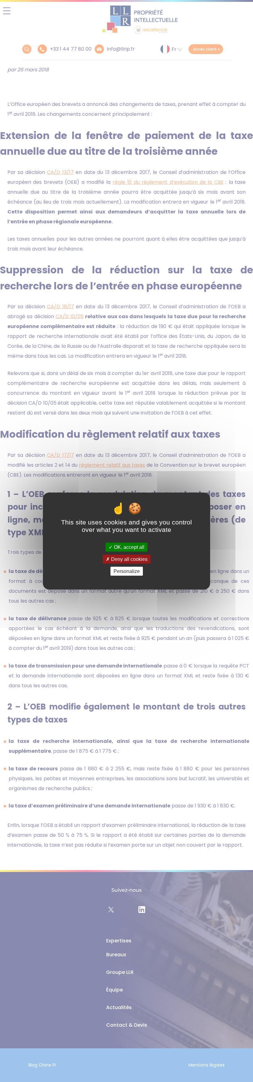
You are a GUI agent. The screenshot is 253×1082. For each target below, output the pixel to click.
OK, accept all (128, 546)
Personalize (127, 571)
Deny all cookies (128, 559)
